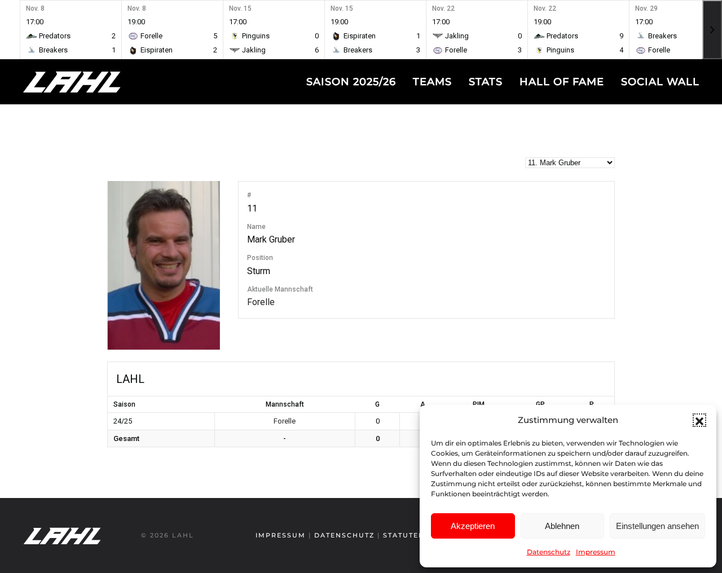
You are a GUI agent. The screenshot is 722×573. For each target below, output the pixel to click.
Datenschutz (548, 552)
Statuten (404, 535)
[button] (699, 420)
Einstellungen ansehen (657, 526)
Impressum (595, 552)
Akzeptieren (473, 526)
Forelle (261, 302)
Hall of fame (562, 82)
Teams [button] (432, 82)
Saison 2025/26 (351, 82)
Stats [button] (486, 82)
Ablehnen (562, 526)
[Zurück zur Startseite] (93, 81)
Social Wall (660, 82)
